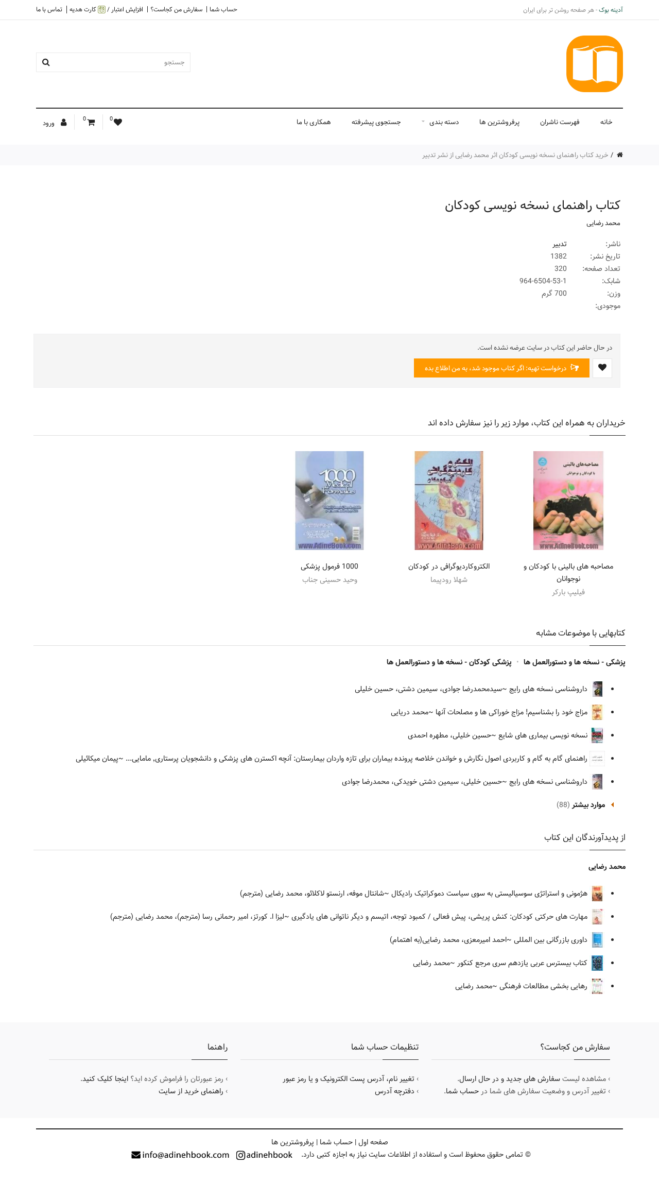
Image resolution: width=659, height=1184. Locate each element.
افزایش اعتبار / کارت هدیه (106, 9)
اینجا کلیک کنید (105, 1079)
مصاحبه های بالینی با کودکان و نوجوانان (568, 572)
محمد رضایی (603, 223)
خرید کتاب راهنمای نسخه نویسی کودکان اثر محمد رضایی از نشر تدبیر (515, 155)
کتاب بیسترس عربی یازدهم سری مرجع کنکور (523, 963)
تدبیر (559, 244)
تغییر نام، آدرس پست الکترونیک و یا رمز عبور (348, 1079)
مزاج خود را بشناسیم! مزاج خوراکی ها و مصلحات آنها (512, 712)
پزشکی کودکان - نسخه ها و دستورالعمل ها (449, 662)
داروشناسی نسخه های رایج (549, 689)
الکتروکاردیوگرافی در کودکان (449, 566)
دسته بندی (444, 122)
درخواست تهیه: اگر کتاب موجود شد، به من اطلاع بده (496, 368)
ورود (49, 123)
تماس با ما (49, 9)
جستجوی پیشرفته (376, 122)
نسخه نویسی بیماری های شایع (543, 735)
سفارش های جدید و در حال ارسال (509, 1079)
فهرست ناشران (560, 122)
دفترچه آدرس (394, 1091)
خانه (606, 122)
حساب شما (223, 9)
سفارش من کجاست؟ (176, 9)
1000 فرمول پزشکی (329, 566)
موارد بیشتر (588, 805)
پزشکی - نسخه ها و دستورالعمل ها (575, 662)
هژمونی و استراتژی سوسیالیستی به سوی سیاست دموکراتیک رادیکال (490, 893)
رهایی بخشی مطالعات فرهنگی (544, 986)
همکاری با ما (314, 122)
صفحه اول (373, 1142)
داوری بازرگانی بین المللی (551, 940)
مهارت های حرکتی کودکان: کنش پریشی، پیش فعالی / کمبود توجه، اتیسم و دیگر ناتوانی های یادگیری (440, 917)
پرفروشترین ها (499, 122)
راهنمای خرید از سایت (191, 1091)
